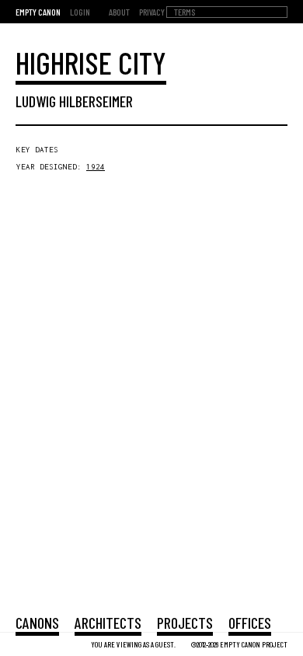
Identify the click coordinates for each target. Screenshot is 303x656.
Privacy (152, 11)
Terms (184, 11)
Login (80, 11)
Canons (37, 622)
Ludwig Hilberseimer (74, 101)
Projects (185, 622)
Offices (249, 622)
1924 (95, 166)
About (119, 11)
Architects (108, 622)
